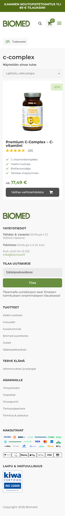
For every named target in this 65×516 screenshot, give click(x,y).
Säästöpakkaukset (15, 349)
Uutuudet (9, 322)
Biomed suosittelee (15, 335)
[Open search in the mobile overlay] (40, 23)
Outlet (7, 342)
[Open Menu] (59, 23)
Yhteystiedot (11, 388)
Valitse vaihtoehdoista (27, 192)
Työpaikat (9, 394)
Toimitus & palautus (15, 415)
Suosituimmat (12, 329)
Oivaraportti (10, 401)
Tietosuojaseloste (14, 408)
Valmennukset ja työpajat (17, 368)
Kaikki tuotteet (12, 315)
